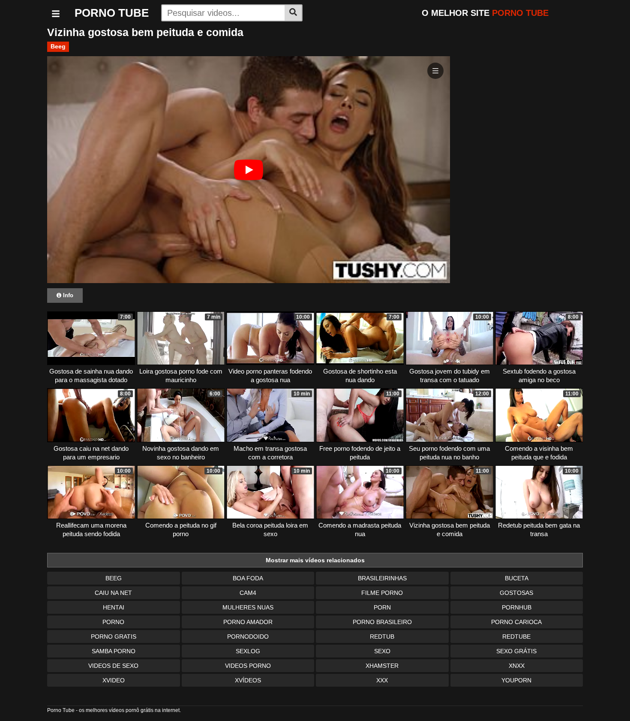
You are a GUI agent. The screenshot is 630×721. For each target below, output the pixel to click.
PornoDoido (248, 636)
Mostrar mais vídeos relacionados (315, 560)
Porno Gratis (113, 636)
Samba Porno (113, 651)
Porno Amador (248, 621)
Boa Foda (248, 578)
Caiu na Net (113, 592)
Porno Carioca (516, 621)
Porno (113, 621)
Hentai (113, 607)
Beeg (58, 46)
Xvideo (113, 680)
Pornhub (516, 607)
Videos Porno (248, 665)
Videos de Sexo (113, 665)
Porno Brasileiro (382, 621)
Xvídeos (248, 680)
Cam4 (248, 592)
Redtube (516, 636)
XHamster (382, 665)
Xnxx (517, 665)
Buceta (516, 578)
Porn (382, 607)
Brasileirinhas (382, 578)
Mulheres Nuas (247, 607)
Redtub (382, 636)
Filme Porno (382, 592)
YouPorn (516, 680)
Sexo (382, 651)
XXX (382, 680)
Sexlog (248, 651)
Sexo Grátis (516, 651)
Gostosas (516, 592)
